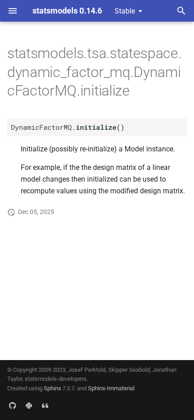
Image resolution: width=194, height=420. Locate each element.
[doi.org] (45, 405)
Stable (125, 11)
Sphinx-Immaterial (111, 388)
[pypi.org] (29, 405)
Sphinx (52, 388)
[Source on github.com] (12, 405)
